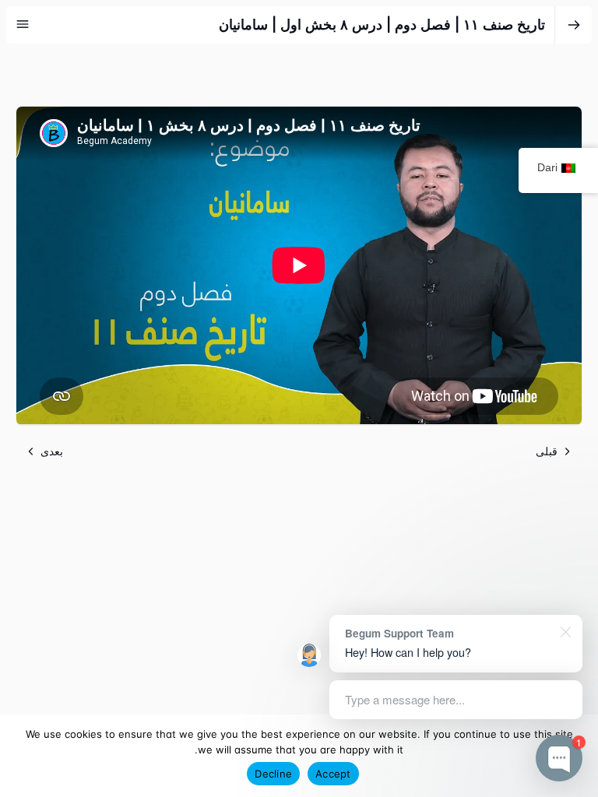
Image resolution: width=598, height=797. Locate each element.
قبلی (547, 451)
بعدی (51, 451)
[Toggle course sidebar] (22, 24)
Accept (333, 773)
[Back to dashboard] (574, 25)
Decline (273, 773)
